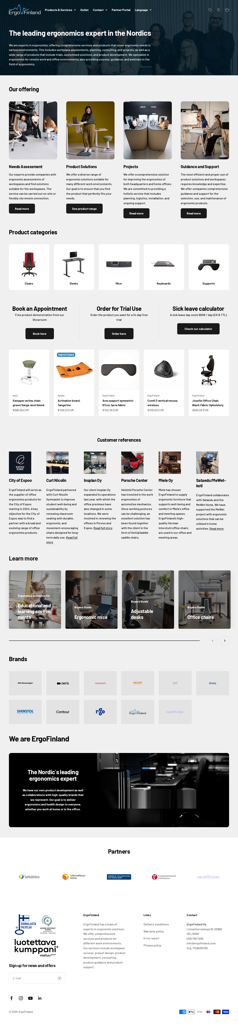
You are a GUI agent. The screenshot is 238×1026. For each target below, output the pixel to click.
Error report (151, 938)
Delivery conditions (156, 924)
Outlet (84, 10)
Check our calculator (198, 328)
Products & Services (58, 10)
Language (141, 10)
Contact (98, 10)
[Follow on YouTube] (30, 998)
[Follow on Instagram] (20, 998)
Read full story (103, 528)
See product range (84, 208)
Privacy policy (152, 945)
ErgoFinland (108, 395)
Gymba (61, 395)
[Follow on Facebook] (11, 998)
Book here (39, 333)
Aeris (15, 395)
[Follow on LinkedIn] (39, 998)
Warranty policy (154, 931)
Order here (119, 333)
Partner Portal (121, 10)
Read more (22, 208)
